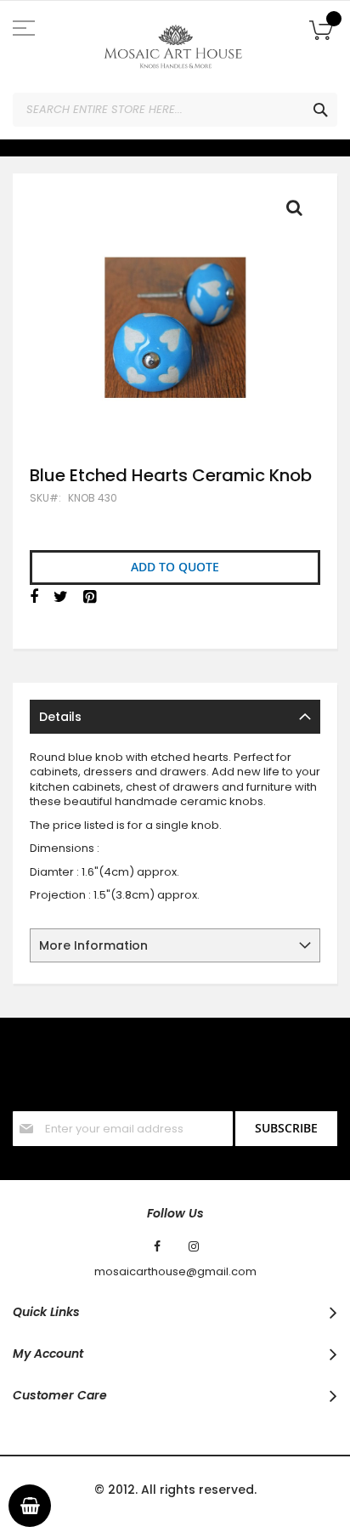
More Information (93, 945)
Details (60, 716)
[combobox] (175, 110)
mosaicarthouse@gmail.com (175, 1272)
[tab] (175, 717)
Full (299, 211)
